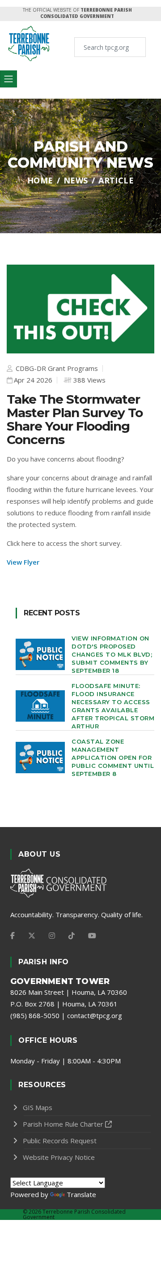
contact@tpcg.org (94, 1015)
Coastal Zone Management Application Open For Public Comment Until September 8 (113, 757)
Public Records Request (60, 1140)
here (28, 543)
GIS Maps (37, 1107)
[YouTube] (92, 936)
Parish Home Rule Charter (63, 1123)
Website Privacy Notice (59, 1157)
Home (40, 180)
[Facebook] (12, 936)
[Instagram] (52, 936)
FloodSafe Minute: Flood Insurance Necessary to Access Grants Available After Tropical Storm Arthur (113, 706)
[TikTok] (71, 936)
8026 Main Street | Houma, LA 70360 (68, 992)
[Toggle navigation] (8, 78)
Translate (81, 1194)
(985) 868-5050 (34, 1015)
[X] (31, 936)
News (76, 180)
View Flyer (23, 561)
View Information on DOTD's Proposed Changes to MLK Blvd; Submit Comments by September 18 (112, 654)
